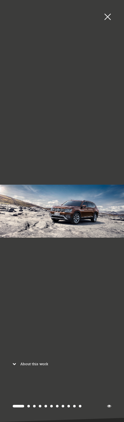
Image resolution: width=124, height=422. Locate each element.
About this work (34, 364)
